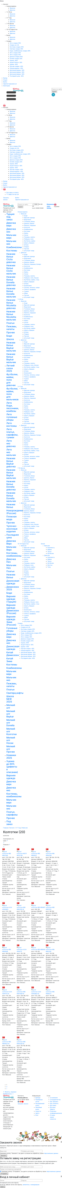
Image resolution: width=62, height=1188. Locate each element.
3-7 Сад (20, 386)
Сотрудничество (55, 1099)
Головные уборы (29, 221)
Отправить (4, 1173)
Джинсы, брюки (29, 223)
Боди (25, 216)
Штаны (26, 245)
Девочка (12, 10)
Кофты (26, 233)
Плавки (26, 247)
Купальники (28, 285)
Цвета (37, 1113)
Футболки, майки (29, 241)
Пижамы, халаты (29, 237)
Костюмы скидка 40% (17, 47)
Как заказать (54, 1101)
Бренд (5, 78)
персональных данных (51, 1153)
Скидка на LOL (14, 45)
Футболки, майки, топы (31, 280)
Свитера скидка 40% (16, 49)
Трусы (49, 551)
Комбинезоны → (8, 1094)
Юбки (26, 293)
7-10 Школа (21, 468)
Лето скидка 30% (15, 43)
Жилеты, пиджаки (30, 225)
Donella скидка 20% (16, 58)
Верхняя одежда (29, 217)
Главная (5, 828)
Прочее (26, 249)
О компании (54, 1097)
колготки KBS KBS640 (38, 949)
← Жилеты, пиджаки (9, 1092)
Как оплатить (54, 1103)
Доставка (53, 1105)
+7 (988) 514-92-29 (12, 194)
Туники (26, 291)
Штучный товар (29, 250)
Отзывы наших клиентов (53, 1117)
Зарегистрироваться (10, 84)
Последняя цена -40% (17, 76)
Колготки (27, 227)
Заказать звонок (23, 1104)
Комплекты (51, 547)
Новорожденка (22, 212)
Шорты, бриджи (29, 243)
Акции (5, 80)
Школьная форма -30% (17, 70)
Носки (26, 235)
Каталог (12, 828)
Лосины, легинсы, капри (32, 287)
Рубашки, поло (29, 239)
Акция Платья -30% (16, 62)
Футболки (50, 553)
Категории (6, 86)
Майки (49, 549)
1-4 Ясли (20, 299)
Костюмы (27, 231)
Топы (49, 567)
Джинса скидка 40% (16, 56)
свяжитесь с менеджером (31, 1184)
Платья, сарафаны (30, 289)
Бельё (43, 544)
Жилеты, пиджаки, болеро (32, 264)
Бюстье (49, 565)
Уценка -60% (14, 60)
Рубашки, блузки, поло (31, 602)
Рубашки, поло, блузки (31, 278)
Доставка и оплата (12, 192)
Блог (36, 1115)
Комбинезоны (28, 229)
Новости (38, 1111)
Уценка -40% (14, 64)
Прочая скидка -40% (16, 66)
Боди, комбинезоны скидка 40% (20, 51)
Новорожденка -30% (16, 68)
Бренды (37, 1097)
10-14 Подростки (23, 544)
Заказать (3, 1155)
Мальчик (12, 8)
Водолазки (27, 219)
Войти (5, 82)
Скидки (20, 623)
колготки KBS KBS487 (38, 907)
